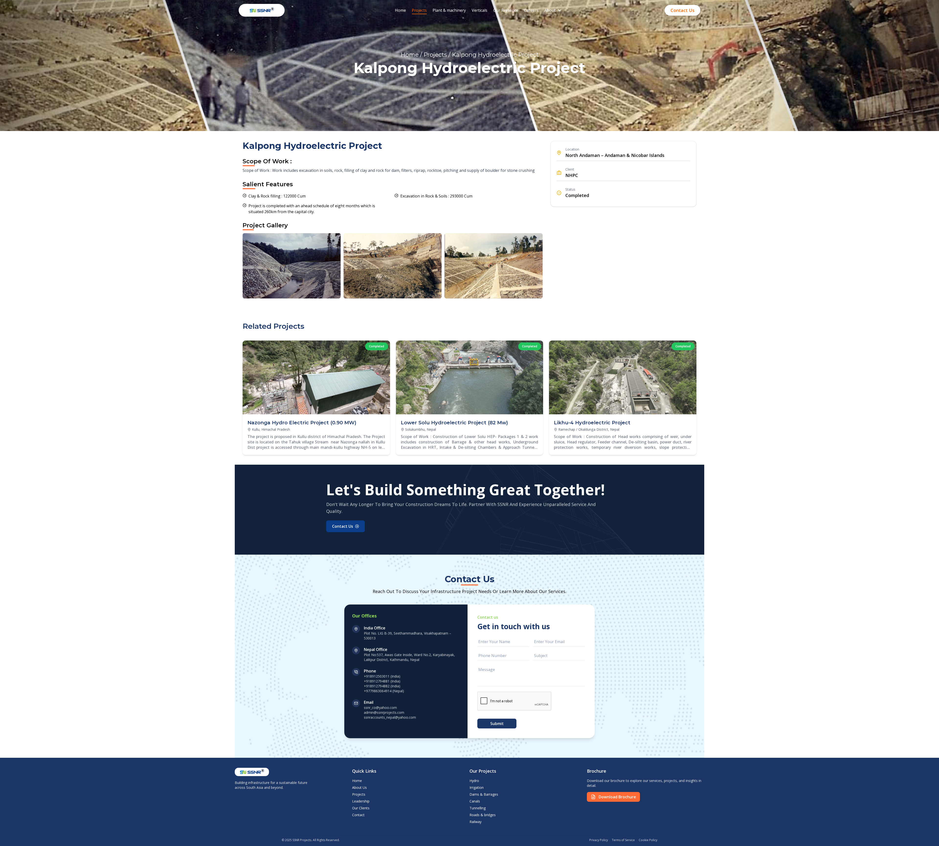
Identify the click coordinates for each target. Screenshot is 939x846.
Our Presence (505, 10)
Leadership (360, 801)
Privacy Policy (598, 840)
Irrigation (477, 787)
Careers (531, 10)
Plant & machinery (449, 10)
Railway (475, 821)
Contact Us (682, 10)
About (550, 10)
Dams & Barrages (484, 794)
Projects (419, 10)
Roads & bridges (483, 815)
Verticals (479, 10)
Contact (358, 815)
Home (400, 10)
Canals (475, 801)
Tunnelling (478, 808)
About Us (359, 787)
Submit (497, 723)
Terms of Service (623, 840)
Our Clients (360, 808)
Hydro (474, 780)
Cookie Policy (648, 840)
